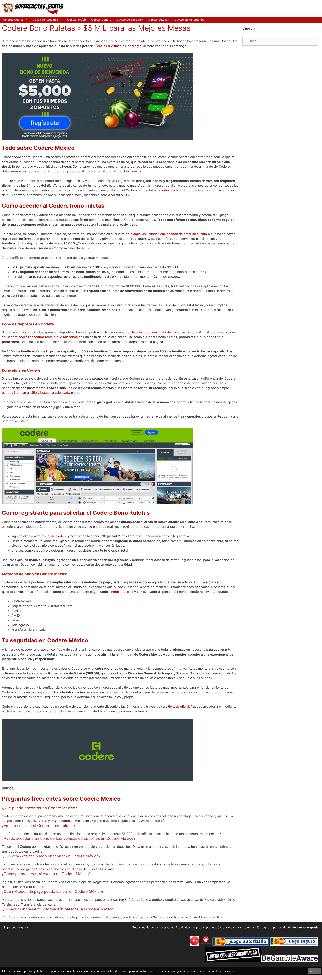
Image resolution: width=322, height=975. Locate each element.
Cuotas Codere (101, 19)
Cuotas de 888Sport (129, 19)
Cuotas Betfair (76, 19)
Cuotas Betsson (158, 19)
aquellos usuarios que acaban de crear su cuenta (170, 234)
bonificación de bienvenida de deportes (155, 332)
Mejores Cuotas (13, 19)
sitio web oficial (177, 706)
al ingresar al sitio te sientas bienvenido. (111, 171)
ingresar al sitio (122, 592)
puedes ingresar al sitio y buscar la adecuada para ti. (41, 392)
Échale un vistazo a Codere (115, 46)
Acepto (314, 971)
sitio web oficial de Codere (47, 536)
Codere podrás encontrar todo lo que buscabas (42, 337)
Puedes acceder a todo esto (179, 190)
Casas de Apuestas (45, 19)
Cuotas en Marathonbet (189, 19)
